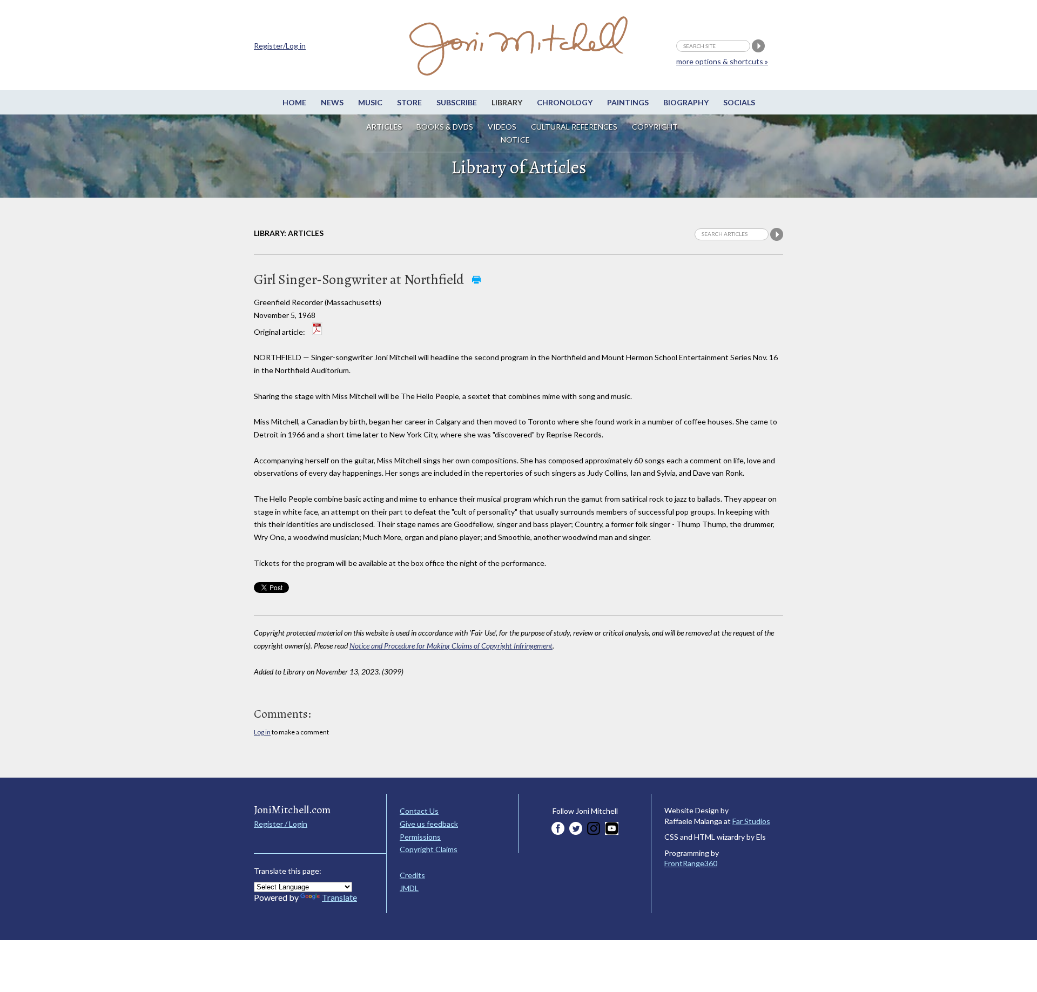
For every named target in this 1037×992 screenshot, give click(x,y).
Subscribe (456, 102)
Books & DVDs (444, 126)
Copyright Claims (428, 849)
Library (506, 102)
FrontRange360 (690, 863)
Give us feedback (429, 823)
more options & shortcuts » (722, 61)
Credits (412, 875)
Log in (262, 732)
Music (370, 102)
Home (294, 102)
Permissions (420, 836)
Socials (739, 102)
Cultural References (574, 126)
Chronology (564, 102)
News (332, 102)
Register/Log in (280, 45)
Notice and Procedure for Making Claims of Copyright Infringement (451, 645)
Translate (339, 897)
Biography (686, 102)
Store (409, 102)
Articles (384, 126)
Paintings (628, 102)
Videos (502, 126)
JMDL (409, 888)
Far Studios (751, 821)
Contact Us (419, 810)
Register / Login (280, 823)
